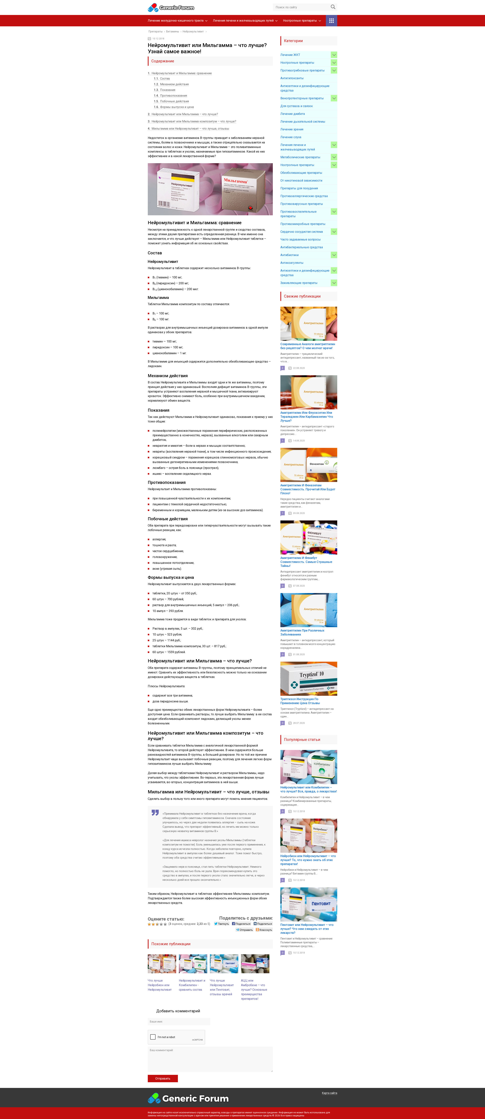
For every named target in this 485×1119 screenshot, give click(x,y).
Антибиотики (289, 255)
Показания (164, 90)
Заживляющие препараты (299, 283)
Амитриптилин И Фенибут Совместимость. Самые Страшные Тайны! (306, 562)
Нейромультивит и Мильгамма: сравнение (180, 73)
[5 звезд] (166, 924)
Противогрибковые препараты (302, 70)
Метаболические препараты (300, 157)
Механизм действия (171, 84)
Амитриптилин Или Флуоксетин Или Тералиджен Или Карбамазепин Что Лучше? (306, 416)
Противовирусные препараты (301, 204)
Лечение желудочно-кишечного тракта (175, 20)
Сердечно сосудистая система (301, 232)
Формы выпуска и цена (174, 107)
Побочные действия (171, 101)
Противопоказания (170, 95)
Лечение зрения (291, 129)
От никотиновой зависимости (301, 180)
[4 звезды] (162, 924)
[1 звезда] (150, 924)
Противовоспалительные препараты (298, 214)
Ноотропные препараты (300, 20)
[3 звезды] (158, 924)
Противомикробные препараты (302, 224)
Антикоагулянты (292, 263)
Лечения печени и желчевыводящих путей (243, 20)
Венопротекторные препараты (302, 98)
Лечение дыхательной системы (302, 121)
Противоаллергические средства (304, 196)
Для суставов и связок (296, 106)
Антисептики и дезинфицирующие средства (304, 88)
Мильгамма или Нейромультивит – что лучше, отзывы (188, 128)
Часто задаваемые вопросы (300, 239)
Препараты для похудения (299, 188)
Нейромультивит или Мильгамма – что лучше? (183, 114)
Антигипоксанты (292, 78)
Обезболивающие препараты (301, 173)
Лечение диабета (292, 114)
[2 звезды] (154, 924)
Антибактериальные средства (301, 247)
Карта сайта (329, 1093)
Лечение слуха (290, 137)
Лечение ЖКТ (290, 55)
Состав (162, 78)
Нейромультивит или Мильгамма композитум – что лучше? (192, 121)
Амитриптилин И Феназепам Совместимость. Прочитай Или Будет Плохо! (307, 489)
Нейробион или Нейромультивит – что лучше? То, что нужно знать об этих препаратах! (308, 860)
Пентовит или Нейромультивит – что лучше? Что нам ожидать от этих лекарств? (307, 929)
